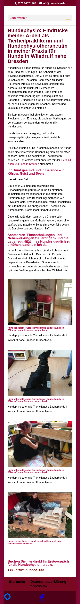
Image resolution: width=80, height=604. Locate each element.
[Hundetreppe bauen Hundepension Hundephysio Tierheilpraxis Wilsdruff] (40, 537)
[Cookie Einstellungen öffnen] (7, 599)
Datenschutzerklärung (48, 582)
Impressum (38, 586)
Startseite (17, 582)
